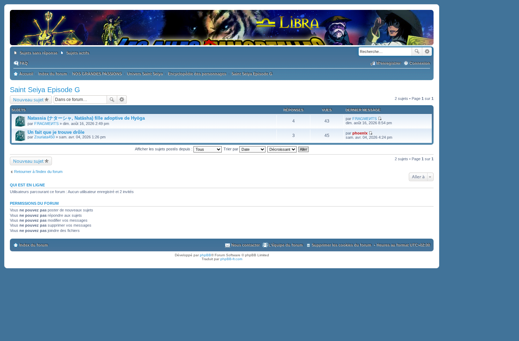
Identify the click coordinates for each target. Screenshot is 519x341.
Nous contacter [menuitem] (245, 245)
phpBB (205, 255)
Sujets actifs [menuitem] (77, 53)
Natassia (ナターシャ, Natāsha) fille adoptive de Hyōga (86, 118)
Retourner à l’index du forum (38, 171)
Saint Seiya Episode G (45, 90)
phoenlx (360, 133)
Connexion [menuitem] (420, 63)
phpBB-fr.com (231, 259)
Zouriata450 (44, 137)
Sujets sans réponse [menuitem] (39, 53)
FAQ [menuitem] (24, 63)
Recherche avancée (427, 51)
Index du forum (33, 245)
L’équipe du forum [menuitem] (286, 245)
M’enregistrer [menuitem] (388, 63)
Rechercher (417, 51)
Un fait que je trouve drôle (56, 132)
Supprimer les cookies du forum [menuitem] (341, 245)
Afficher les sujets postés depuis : (164, 149)
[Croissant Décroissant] (282, 149)
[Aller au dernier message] (380, 118)
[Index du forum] (222, 38)
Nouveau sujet (28, 99)
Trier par (231, 149)
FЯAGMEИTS (46, 123)
